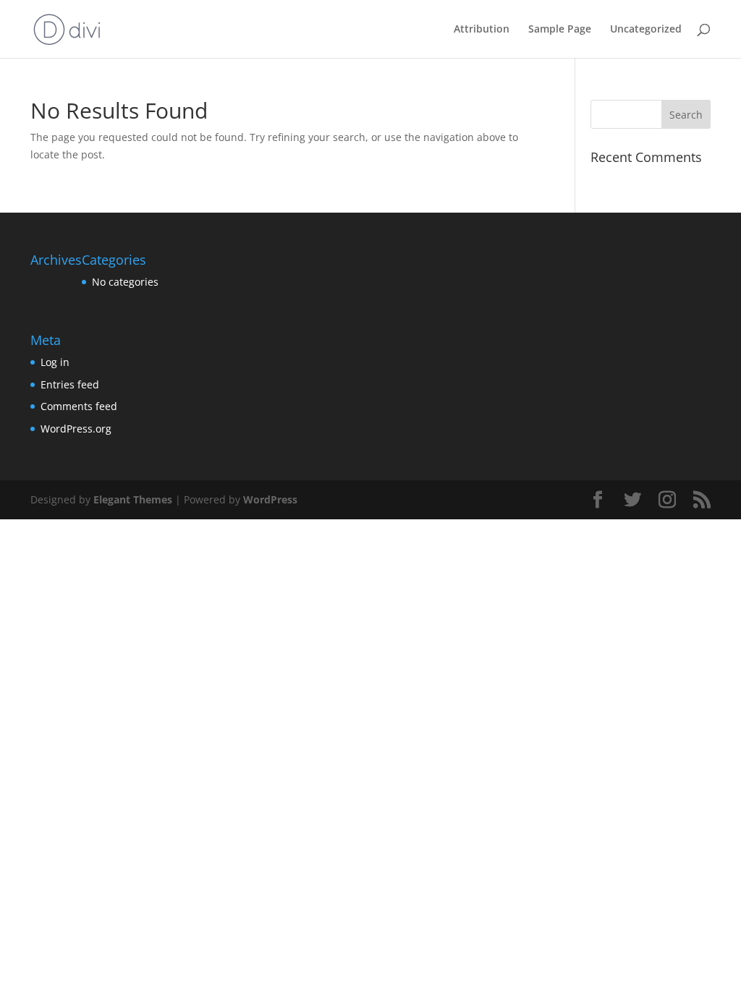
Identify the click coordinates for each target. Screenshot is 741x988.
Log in (55, 362)
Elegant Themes (132, 499)
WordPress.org (76, 428)
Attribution (481, 29)
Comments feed (79, 406)
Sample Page (559, 29)
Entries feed (70, 384)
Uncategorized (646, 29)
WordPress (270, 499)
